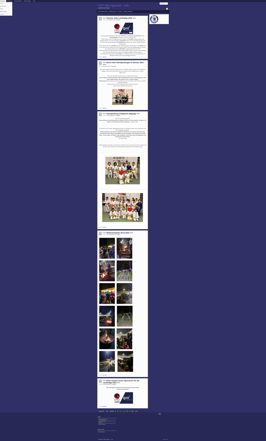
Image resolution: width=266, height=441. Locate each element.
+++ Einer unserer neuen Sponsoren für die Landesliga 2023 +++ (121, 382)
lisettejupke (118, 19)
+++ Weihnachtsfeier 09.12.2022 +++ (118, 233)
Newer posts (145, 14)
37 (129, 411)
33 (120, 411)
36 (127, 411)
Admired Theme (165, 439)
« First (107, 411)
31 (115, 411)
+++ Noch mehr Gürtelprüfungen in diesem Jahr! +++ (123, 63)
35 (124, 411)
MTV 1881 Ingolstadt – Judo (113, 5)
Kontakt (120, 11)
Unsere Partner (128, 11)
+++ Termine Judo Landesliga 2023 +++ (119, 18)
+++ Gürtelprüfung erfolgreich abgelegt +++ (121, 114)
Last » (136, 411)
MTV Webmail (101, 431)
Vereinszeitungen (27, 1)
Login (34, 1)
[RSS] (167, 9)
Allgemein (104, 56)
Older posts (100, 14)
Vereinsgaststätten (18, 1)
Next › (132, 411)
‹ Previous (112, 411)
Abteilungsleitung (103, 11)
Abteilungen (9, 1)
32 (117, 411)
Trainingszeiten (113, 11)
